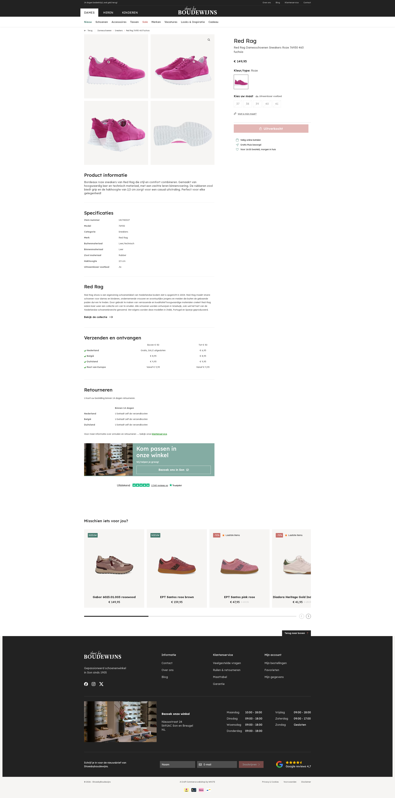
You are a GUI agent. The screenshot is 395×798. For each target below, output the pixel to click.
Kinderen (130, 12)
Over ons (267, 2)
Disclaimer (306, 782)
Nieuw (88, 21)
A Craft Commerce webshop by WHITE (197, 782)
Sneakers (119, 30)
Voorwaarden (290, 782)
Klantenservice (292, 2)
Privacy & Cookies (270, 782)
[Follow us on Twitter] (101, 684)
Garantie (219, 684)
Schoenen (102, 21)
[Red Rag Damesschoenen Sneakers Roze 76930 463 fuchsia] (241, 82)
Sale (145, 21)
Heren (108, 12)
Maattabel (220, 677)
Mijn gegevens (274, 677)
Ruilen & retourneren (226, 670)
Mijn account (272, 655)
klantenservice (159, 434)
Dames (89, 12)
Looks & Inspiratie (193, 21)
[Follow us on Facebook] (86, 684)
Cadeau (213, 21)
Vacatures (170, 21)
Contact (307, 2)
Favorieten (271, 670)
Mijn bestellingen (275, 663)
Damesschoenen (105, 30)
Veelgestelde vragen (227, 663)
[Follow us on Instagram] (94, 684)
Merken (156, 21)
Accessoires (119, 21)
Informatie (169, 655)
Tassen (134, 21)
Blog (278, 2)
